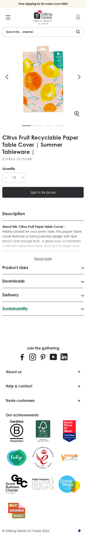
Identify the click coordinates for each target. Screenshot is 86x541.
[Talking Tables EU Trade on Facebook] (22, 356)
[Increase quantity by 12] (22, 177)
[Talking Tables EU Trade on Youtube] (53, 356)
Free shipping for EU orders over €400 (43, 4)
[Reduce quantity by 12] (5, 177)
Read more (43, 258)
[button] (7, 77)
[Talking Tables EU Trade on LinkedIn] (64, 356)
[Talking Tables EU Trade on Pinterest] (42, 356)
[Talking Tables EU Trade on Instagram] (32, 356)
